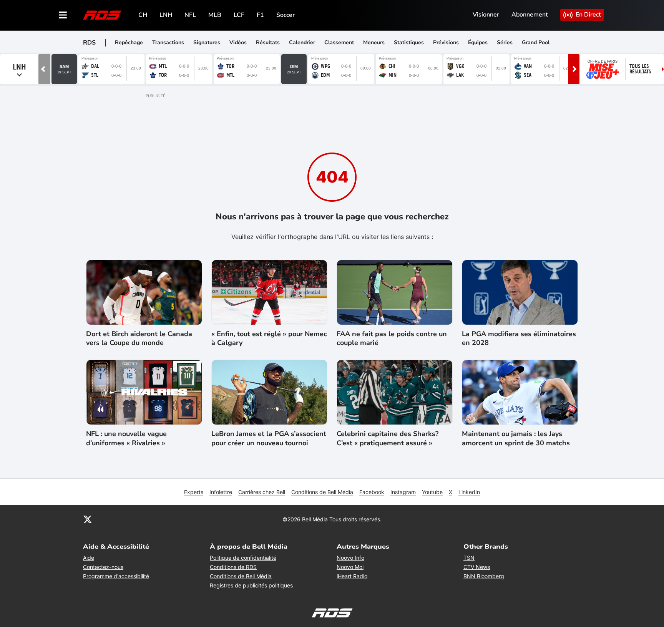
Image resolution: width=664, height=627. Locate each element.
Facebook (371, 492)
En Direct (588, 14)
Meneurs (374, 42)
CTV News (476, 567)
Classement (339, 42)
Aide (88, 557)
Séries (505, 42)
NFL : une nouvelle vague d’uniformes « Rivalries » (126, 438)
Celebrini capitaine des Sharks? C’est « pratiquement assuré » (387, 438)
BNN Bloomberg (483, 576)
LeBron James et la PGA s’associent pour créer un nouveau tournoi (268, 438)
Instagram (403, 492)
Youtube (432, 492)
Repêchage (129, 42)
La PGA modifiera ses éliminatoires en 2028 (519, 338)
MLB (214, 15)
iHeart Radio (352, 576)
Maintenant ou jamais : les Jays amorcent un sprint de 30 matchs (516, 438)
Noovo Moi (350, 567)
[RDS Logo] (102, 15)
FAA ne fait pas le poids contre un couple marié (392, 338)
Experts (193, 492)
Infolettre (220, 492)
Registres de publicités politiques (251, 585)
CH (142, 15)
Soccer (285, 15)
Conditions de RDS (233, 567)
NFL (190, 15)
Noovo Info (350, 557)
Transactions (168, 42)
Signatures (206, 42)
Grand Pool (535, 42)
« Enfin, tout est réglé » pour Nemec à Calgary (269, 338)
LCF (239, 15)
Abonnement (529, 14)
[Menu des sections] (63, 15)
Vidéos (238, 42)
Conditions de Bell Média (322, 492)
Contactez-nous (103, 567)
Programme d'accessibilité (116, 576)
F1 (260, 15)
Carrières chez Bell (261, 492)
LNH (165, 15)
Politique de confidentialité (243, 557)
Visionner (486, 14)
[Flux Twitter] (87, 519)
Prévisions (446, 42)
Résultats (268, 42)
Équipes (478, 42)
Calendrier (302, 42)
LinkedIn (469, 492)
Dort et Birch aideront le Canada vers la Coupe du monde (139, 338)
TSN (469, 557)
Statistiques (409, 42)
